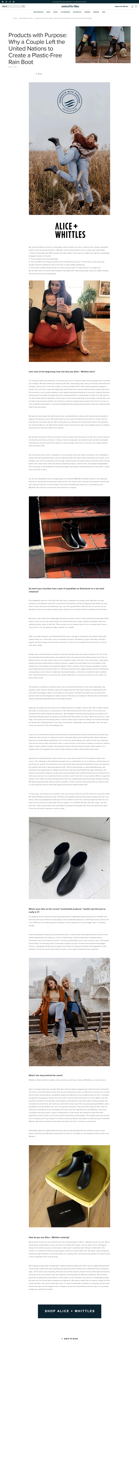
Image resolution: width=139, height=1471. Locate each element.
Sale (103, 12)
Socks (55, 12)
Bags (48, 12)
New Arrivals (39, 12)
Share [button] (40, 74)
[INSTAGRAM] (6, 2)
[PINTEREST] (14, 2)
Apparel (87, 12)
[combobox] (13, 6)
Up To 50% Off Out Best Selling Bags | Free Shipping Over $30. (69, 1)
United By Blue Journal (26, 18)
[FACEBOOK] (3, 2)
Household (77, 12)
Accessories (65, 12)
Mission (96, 12)
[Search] (23, 6)
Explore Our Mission (121, 6)
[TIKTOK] (10, 2)
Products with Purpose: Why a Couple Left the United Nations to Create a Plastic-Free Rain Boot (63, 18)
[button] (136, 6)
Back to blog (71, 1339)
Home (15, 18)
